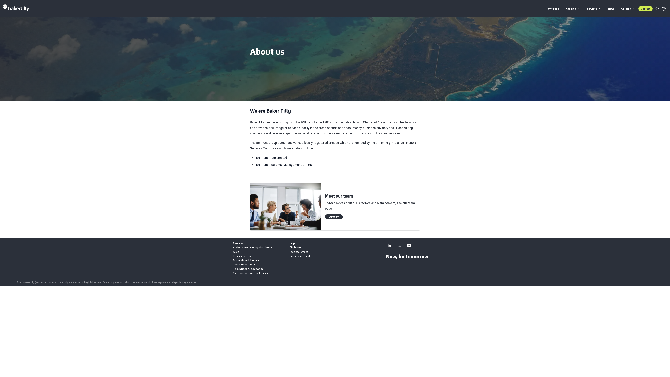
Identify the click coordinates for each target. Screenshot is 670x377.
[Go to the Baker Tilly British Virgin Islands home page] (16, 8)
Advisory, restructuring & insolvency (252, 247)
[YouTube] (408, 245)
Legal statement (299, 251)
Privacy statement (300, 256)
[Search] (657, 9)
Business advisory (243, 256)
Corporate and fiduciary (246, 260)
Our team (334, 216)
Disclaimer (295, 247)
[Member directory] (664, 9)
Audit (236, 251)
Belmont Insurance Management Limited (284, 165)
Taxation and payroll (244, 264)
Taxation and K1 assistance (248, 268)
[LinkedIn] (389, 245)
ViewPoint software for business (251, 273)
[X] (399, 245)
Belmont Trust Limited (271, 158)
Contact (645, 8)
